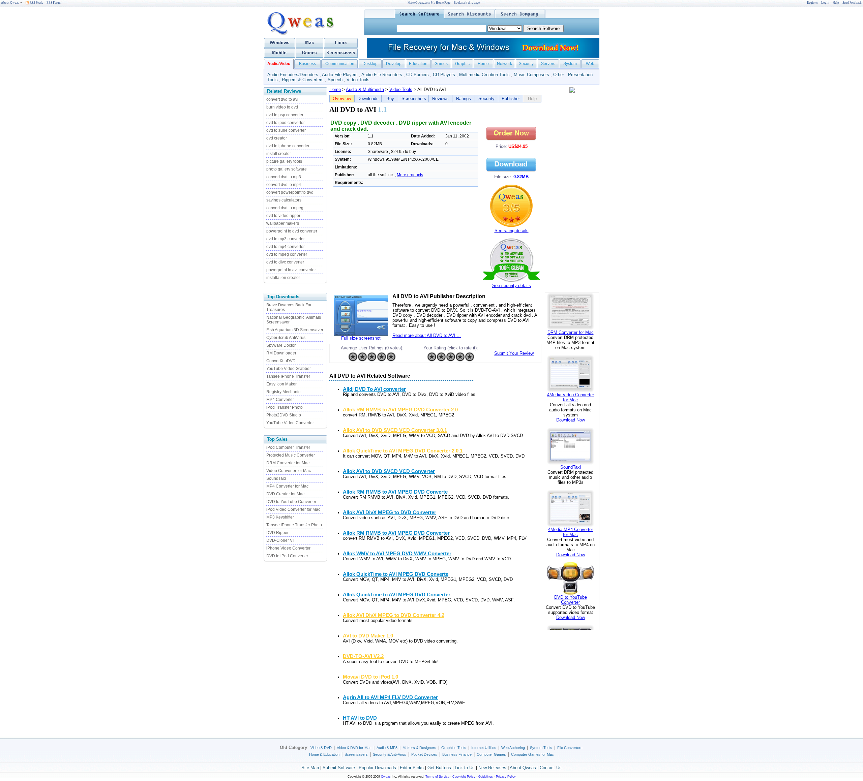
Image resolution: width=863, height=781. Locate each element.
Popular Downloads (377, 767)
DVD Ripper (277, 532)
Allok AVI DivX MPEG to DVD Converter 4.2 (393, 615)
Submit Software (339, 767)
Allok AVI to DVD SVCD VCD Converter (389, 471)
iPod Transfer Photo (284, 407)
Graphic (462, 63)
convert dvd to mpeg (284, 208)
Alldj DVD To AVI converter (374, 389)
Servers (548, 63)
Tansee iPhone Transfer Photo (294, 525)
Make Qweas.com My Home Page (429, 2)
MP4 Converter (280, 399)
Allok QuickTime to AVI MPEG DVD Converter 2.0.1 (403, 451)
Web (590, 63)
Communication (339, 63)
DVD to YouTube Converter (291, 501)
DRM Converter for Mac (287, 463)
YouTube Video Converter (290, 422)
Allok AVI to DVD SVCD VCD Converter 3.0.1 (395, 430)
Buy (390, 98)
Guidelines (485, 776)
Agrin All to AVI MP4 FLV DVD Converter (390, 697)
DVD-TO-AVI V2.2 (363, 656)
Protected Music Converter (290, 455)
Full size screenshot (361, 338)
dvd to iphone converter (287, 146)
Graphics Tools (453, 748)
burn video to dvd (282, 107)
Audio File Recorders (381, 74)
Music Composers (531, 74)
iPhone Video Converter (288, 548)
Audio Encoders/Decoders (292, 74)
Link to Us (465, 767)
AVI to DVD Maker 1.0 (368, 635)
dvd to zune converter (286, 130)
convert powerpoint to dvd (290, 192)
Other (558, 74)
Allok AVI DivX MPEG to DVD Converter (389, 512)
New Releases (492, 767)
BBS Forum (54, 2)
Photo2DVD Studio (283, 415)
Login (825, 2)
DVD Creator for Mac (285, 494)
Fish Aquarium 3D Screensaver (294, 329)
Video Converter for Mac (288, 470)
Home (483, 63)
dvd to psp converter (284, 115)
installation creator (283, 277)
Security (526, 63)
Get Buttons (439, 767)
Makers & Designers (419, 748)
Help (836, 2)
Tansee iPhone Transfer (288, 376)
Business (307, 63)
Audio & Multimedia (365, 89)
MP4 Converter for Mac (287, 486)
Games (441, 63)
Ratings (463, 98)
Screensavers (356, 754)
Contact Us (551, 767)
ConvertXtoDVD (281, 360)
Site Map (310, 767)
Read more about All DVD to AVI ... (426, 335)
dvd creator (276, 138)
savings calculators (283, 200)
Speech (335, 79)
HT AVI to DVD (360, 718)
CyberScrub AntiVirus (285, 337)
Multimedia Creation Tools (484, 74)
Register (812, 2)
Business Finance (457, 754)
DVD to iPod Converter (287, 556)
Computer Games (491, 754)
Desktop (370, 63)
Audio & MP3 (387, 748)
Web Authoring (513, 748)
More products (410, 175)
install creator (278, 153)
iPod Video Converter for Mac (293, 509)
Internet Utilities (483, 748)
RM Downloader (281, 353)
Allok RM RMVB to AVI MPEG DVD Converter (396, 533)
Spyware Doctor (281, 345)
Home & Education (324, 754)
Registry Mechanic (283, 391)
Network (504, 63)
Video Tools (358, 79)
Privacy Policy (506, 776)
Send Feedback (852, 2)
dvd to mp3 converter (285, 239)
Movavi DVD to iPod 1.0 (370, 677)
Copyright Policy (463, 776)
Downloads (368, 98)
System (570, 63)
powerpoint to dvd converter (291, 231)
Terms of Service (437, 776)
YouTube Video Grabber (288, 368)
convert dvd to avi (282, 99)
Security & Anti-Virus (389, 754)
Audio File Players (340, 74)
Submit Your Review (514, 353)
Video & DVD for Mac (354, 748)
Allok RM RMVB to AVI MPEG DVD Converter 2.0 (400, 409)
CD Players (444, 74)
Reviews (440, 98)
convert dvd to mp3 (283, 177)
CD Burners (417, 74)
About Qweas (10, 2)
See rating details (512, 230)
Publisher (511, 98)
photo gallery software (286, 169)
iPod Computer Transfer (288, 447)
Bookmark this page (467, 2)
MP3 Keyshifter (280, 517)
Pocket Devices (424, 754)
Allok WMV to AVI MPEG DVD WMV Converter (397, 553)
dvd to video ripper (283, 215)
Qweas (386, 776)
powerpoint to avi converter (291, 270)
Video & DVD (321, 748)
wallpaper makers (282, 223)
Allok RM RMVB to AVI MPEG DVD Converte (395, 492)
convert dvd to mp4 (283, 184)
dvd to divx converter (285, 262)
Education (418, 63)
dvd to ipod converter (285, 122)
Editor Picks (412, 767)
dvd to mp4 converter (285, 246)
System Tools (541, 748)
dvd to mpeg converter (286, 254)
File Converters (570, 748)
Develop (393, 63)
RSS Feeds (36, 2)
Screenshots (413, 98)
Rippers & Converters (303, 79)
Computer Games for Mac (532, 754)
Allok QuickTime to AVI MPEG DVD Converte (395, 574)
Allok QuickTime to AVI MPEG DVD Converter (396, 594)
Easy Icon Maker (281, 384)
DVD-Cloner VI (280, 540)
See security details (511, 285)
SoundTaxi (276, 478)
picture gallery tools (284, 161)
